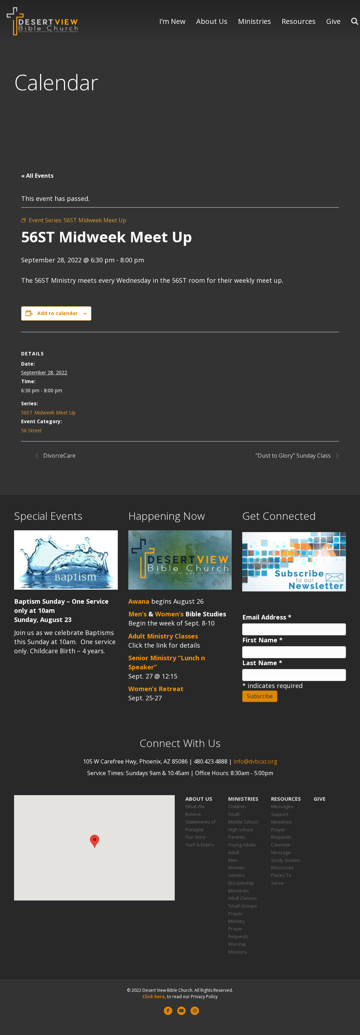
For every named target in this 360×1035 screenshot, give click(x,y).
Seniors (236, 875)
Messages (282, 806)
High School (240, 829)
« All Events (37, 175)
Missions (237, 952)
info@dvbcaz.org (255, 761)
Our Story (195, 837)
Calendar (281, 844)
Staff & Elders (199, 844)
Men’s (137, 614)
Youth (234, 814)
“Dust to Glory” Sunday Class (294, 455)
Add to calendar (57, 313)
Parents (236, 837)
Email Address (266, 617)
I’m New (172, 21)
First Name (262, 640)
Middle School (243, 822)
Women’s (169, 614)
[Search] (350, 21)
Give (333, 21)
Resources (299, 21)
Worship (237, 944)
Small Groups (242, 906)
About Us (211, 21)
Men (233, 860)
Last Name (262, 663)
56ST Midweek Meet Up (48, 412)
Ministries (254, 21)
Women (236, 867)
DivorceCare (59, 455)
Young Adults (242, 844)
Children (237, 806)
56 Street (31, 430)
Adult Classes (242, 898)
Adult (233, 852)
